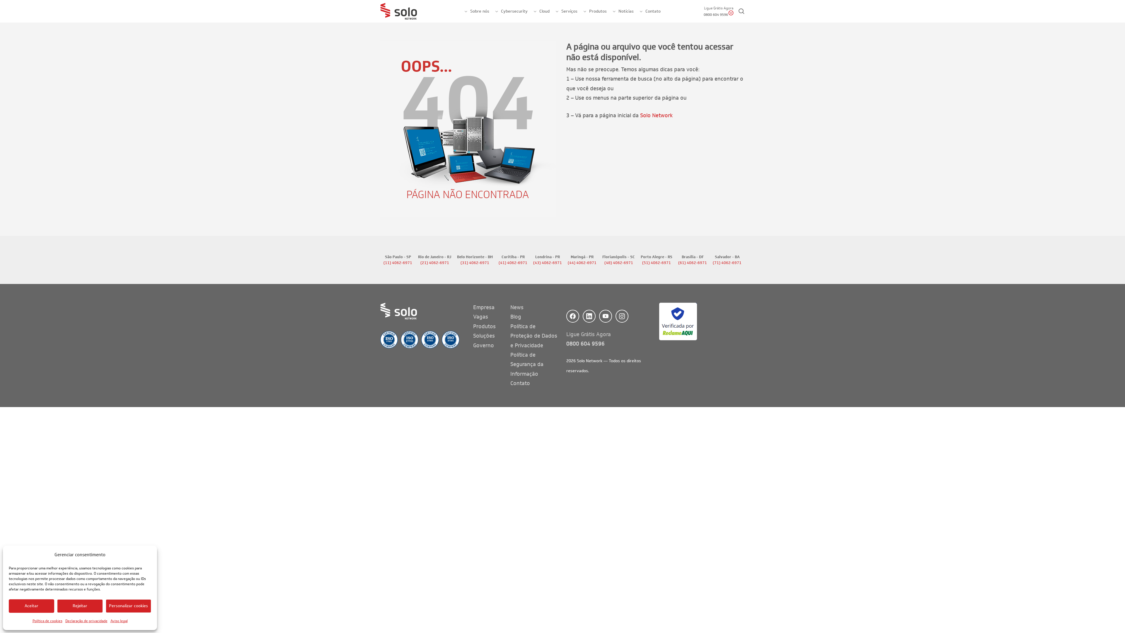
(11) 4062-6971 (397, 263)
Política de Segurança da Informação (526, 364)
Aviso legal (119, 621)
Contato (520, 383)
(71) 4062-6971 (727, 263)
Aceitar (31, 606)
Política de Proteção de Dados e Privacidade (533, 336)
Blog (515, 317)
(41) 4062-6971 (513, 263)
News (517, 307)
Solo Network (656, 115)
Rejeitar (80, 606)
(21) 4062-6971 (434, 263)
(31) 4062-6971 (475, 263)
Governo (483, 345)
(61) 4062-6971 (692, 263)
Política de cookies (47, 621)
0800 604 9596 (585, 344)
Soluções (484, 336)
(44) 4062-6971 (582, 263)
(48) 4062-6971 (618, 263)
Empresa (484, 307)
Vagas (480, 317)
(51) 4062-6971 (656, 263)
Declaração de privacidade (86, 621)
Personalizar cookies (128, 606)
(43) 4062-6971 (547, 263)
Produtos (484, 326)
